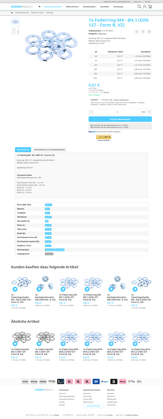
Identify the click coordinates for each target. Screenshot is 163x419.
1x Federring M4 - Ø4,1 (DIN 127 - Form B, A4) (44, 351)
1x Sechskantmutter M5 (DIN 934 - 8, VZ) (117, 297)
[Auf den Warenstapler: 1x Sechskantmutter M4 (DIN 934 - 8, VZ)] (38, 289)
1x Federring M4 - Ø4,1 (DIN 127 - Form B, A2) (20, 351)
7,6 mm (48, 241)
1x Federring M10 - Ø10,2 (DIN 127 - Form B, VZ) (93, 351)
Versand (106, 92)
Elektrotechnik (72, 6)
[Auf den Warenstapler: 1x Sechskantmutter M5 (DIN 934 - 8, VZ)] (111, 289)
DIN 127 (48, 205)
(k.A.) (47, 213)
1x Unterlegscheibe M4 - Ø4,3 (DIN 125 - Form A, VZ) (21, 298)
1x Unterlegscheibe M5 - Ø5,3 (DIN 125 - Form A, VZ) (141, 298)
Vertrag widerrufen (93, 406)
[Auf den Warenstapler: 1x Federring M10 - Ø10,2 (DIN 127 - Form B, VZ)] (87, 343)
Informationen (64, 390)
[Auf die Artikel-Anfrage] (136, 31)
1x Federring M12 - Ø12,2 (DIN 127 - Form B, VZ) (141, 351)
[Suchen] (139, 7)
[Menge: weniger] (91, 112)
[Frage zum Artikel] (149, 31)
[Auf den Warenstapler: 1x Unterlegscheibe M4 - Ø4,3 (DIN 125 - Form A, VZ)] (15, 289)
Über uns (138, 1)
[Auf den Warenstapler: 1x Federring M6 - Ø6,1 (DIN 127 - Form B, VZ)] (87, 289)
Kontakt (147, 1)
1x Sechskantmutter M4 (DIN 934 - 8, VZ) (45, 297)
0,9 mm (48, 225)
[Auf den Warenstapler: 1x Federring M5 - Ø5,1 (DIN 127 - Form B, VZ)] (63, 289)
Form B (48, 246)
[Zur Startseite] (21, 6)
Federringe (102, 33)
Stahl (47, 209)
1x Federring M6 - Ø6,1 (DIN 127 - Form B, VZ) (92, 297)
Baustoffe (104, 6)
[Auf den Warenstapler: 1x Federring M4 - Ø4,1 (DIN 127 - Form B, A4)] (38, 343)
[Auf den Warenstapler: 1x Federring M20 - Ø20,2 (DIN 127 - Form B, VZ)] (63, 343)
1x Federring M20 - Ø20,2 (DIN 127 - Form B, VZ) (69, 351)
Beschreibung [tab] (23, 149)
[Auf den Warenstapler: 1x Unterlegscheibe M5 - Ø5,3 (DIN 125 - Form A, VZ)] (135, 289)
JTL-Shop (109, 415)
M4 (47, 221)
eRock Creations (132, 415)
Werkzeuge (118, 6)
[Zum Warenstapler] (150, 7)
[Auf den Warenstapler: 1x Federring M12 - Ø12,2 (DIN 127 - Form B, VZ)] (135, 343)
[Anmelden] (145, 7)
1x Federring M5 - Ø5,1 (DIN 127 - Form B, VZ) (68, 297)
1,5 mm (48, 233)
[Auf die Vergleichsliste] (143, 31)
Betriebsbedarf (89, 6)
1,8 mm (48, 229)
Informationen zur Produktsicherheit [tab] (49, 149)
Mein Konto (111, 390)
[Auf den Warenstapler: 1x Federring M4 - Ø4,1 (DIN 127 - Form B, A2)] (15, 343)
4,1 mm (48, 237)
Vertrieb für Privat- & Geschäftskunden (116, 1)
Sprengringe (50, 250)
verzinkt (48, 217)
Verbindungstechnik (52, 6)
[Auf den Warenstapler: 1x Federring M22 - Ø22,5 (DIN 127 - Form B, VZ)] (111, 343)
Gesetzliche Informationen (91, 390)
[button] (15, 22)
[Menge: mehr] (149, 112)
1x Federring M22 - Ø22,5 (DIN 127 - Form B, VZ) (117, 351)
